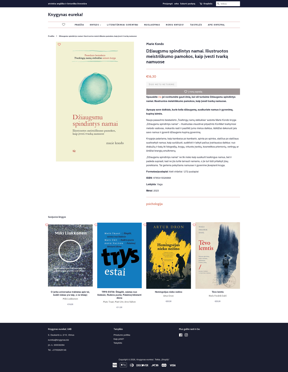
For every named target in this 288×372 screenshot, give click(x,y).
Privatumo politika (122, 334)
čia (160, 97)
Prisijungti (168, 3)
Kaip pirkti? (119, 338)
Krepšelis (208, 3)
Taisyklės (118, 342)
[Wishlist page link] (63, 24)
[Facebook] (180, 335)
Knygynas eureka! (65, 14)
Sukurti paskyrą (187, 3)
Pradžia (51, 36)
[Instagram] (186, 335)
